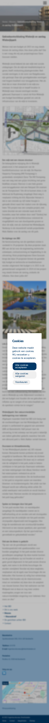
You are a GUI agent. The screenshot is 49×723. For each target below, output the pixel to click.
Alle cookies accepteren (21, 366)
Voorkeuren (21, 382)
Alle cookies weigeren (21, 375)
